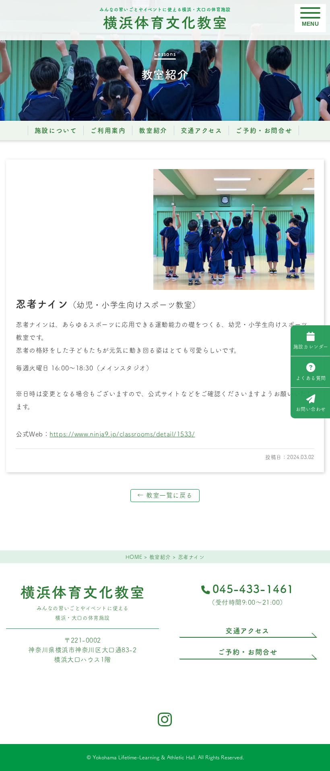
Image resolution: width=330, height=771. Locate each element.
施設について (56, 130)
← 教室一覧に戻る (165, 495)
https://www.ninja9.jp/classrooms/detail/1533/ (122, 434)
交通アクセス (202, 130)
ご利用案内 (108, 130)
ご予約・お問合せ (263, 130)
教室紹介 (153, 130)
